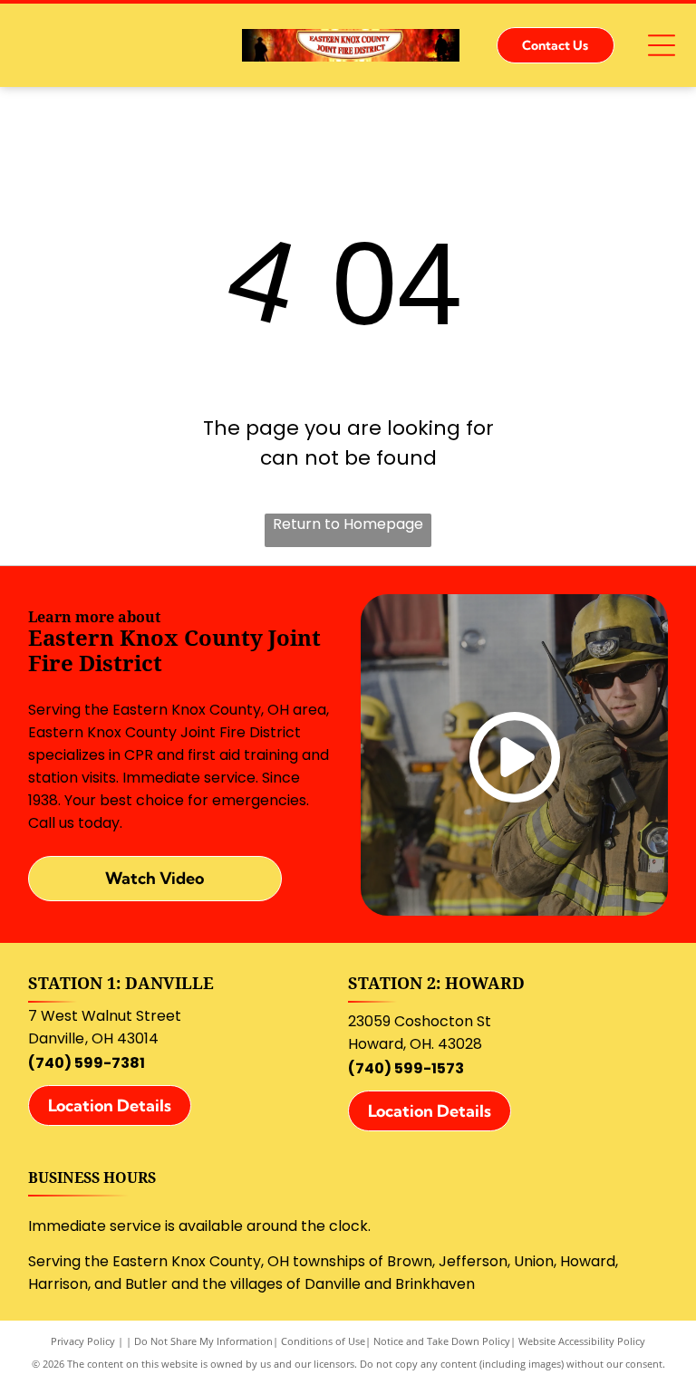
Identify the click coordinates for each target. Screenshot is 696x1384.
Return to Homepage (348, 524)
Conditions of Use (323, 1341)
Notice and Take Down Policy (441, 1341)
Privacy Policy (83, 1341)
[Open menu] (661, 45)
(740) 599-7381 (86, 1062)
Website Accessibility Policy (581, 1341)
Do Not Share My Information (203, 1341)
